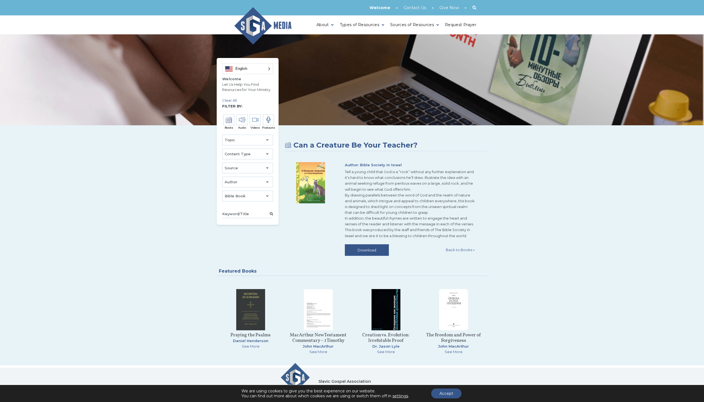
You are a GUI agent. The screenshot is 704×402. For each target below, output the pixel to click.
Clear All (229, 100)
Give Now (449, 8)
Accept (446, 393)
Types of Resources (359, 24)
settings (400, 395)
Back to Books (460, 250)
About (323, 24)
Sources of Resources (412, 24)
